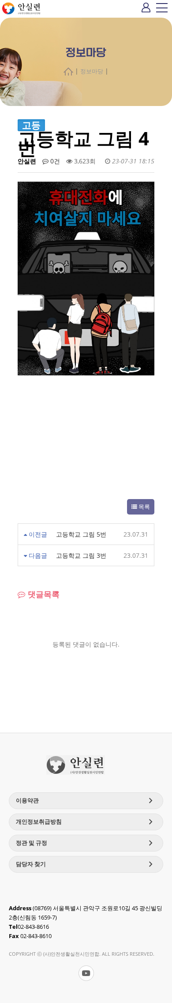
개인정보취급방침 (86, 822)
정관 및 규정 (86, 843)
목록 (143, 507)
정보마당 (91, 71)
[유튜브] (86, 973)
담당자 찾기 (86, 864)
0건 (54, 161)
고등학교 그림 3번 (81, 555)
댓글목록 (43, 594)
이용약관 (86, 801)
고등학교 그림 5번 (81, 534)
